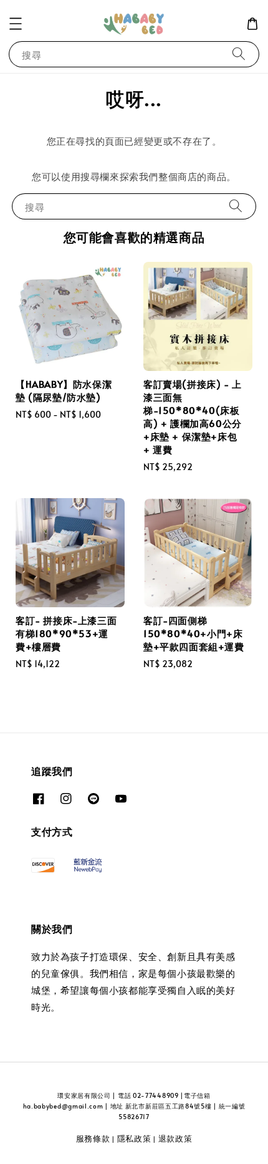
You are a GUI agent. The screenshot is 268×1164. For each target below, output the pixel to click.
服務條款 (93, 1138)
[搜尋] (239, 54)
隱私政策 (134, 1138)
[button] (15, 23)
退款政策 (175, 1138)
